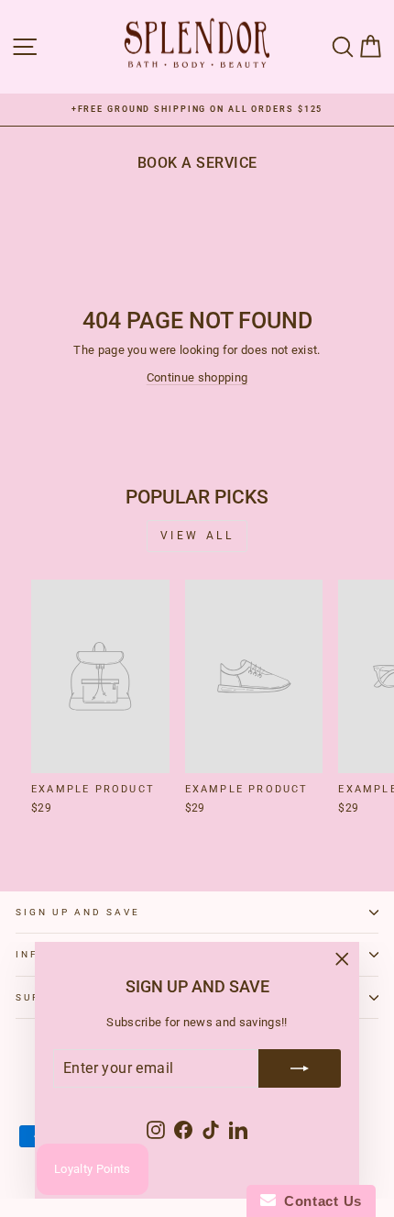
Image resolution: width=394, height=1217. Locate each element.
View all (197, 535)
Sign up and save (78, 912)
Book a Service (197, 162)
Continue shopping (197, 377)
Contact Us (319, 1201)
